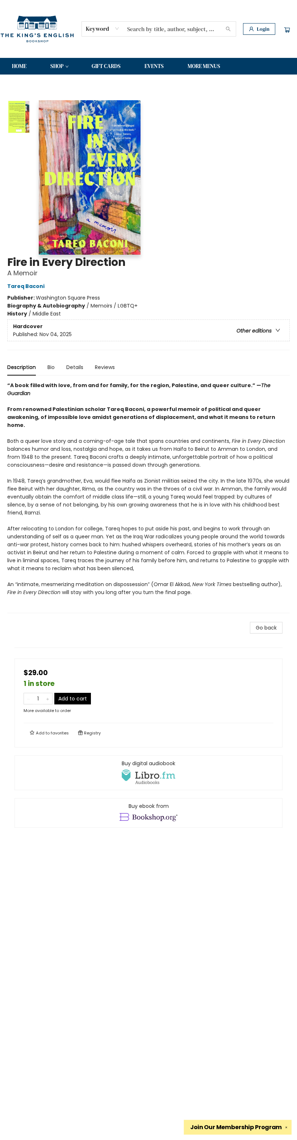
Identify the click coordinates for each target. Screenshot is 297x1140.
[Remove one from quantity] (28, 699)
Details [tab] (74, 367)
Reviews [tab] (105, 367)
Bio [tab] (51, 367)
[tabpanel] (148, 497)
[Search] (228, 29)
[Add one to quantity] (47, 699)
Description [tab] (21, 367)
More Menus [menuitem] (204, 66)
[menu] (148, 66)
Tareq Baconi (26, 286)
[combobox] (103, 28)
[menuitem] (19, 66)
